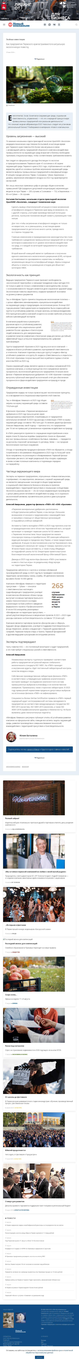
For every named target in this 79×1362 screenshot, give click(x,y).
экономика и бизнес (13, 767)
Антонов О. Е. (18, 1342)
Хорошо (39, 1357)
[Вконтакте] (54, 24)
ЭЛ (68, 1319)
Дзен (42, 1346)
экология (25, 767)
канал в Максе (33, 749)
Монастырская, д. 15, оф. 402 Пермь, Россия (11, 1345)
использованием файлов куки (50, 1350)
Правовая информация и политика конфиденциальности (57, 1324)
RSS (42, 1342)
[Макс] (49, 24)
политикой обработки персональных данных (49, 1351)
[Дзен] (45, 24)
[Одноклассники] (59, 24)
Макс (45, 1346)
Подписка (43, 1344)
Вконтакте (50, 1346)
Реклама (43, 1340)
